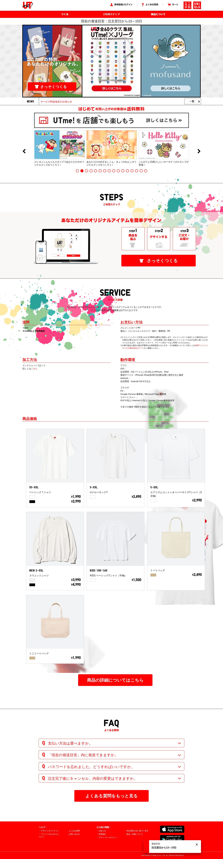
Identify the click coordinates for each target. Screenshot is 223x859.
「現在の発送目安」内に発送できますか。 (83, 755)
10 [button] (118, 170)
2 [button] (81, 170)
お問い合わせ (74, 834)
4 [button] (91, 170)
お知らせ (102, 831)
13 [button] (131, 170)
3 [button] (86, 170)
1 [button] (77, 170)
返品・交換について (135, 834)
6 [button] (100, 170)
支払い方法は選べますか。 (70, 743)
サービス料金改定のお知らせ (56, 101)
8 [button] (109, 170)
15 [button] (141, 170)
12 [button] (127, 170)
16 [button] (145, 170)
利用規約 (102, 834)
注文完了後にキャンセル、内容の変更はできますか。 (92, 778)
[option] (59, 148)
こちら (34, 368)
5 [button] (95, 170)
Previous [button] (24, 151)
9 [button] (113, 170)
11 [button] (122, 170)
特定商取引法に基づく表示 (137, 831)
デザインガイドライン (50, 831)
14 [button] (136, 170)
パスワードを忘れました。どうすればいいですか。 (91, 767)
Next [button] (199, 151)
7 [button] (104, 170)
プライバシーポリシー (108, 837)
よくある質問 (74, 831)
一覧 (191, 101)
